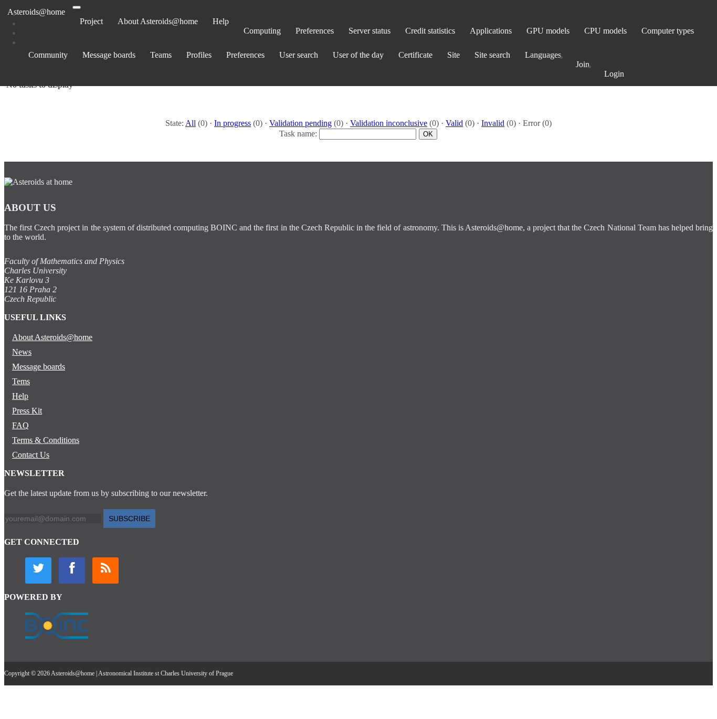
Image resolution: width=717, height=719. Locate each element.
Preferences (315, 30)
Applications (491, 30)
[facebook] (72, 570)
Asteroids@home (36, 11)
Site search (492, 54)
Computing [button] (262, 30)
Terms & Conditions (45, 440)
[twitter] (38, 570)
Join (582, 64)
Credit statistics (430, 30)
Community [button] (48, 54)
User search (298, 54)
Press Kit (27, 410)
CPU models (605, 30)
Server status (370, 30)
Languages (543, 54)
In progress (232, 123)
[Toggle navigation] (76, 7)
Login (614, 73)
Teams (161, 54)
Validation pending (300, 123)
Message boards (108, 54)
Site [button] (453, 54)
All (190, 123)
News (21, 351)
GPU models (548, 30)
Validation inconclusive (388, 123)
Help (221, 21)
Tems (21, 381)
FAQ (20, 425)
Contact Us (30, 454)
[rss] (105, 570)
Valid (454, 123)
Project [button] (91, 21)
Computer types (667, 30)
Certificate (415, 54)
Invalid (492, 123)
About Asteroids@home (158, 21)
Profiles (199, 54)
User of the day (358, 54)
